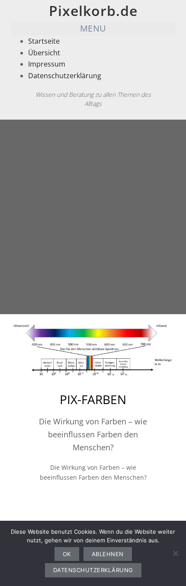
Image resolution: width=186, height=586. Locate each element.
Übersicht (44, 52)
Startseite (44, 41)
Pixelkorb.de (93, 10)
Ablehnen (108, 554)
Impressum (46, 64)
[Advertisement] (93, 217)
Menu (93, 28)
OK (67, 554)
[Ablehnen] (175, 553)
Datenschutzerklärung (64, 75)
